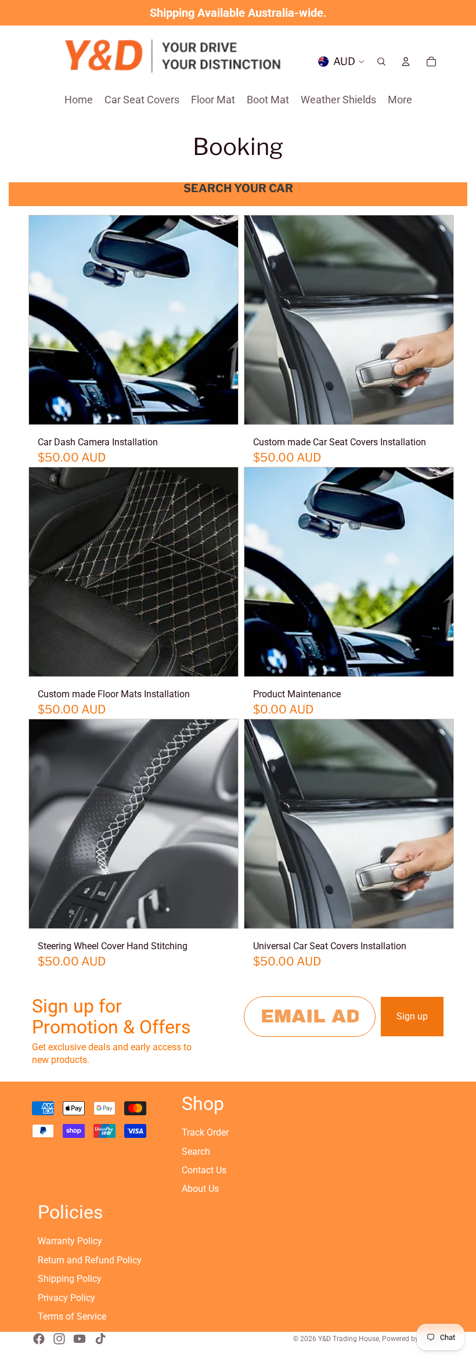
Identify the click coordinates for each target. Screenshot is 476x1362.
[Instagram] (59, 1339)
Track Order (205, 1132)
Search (196, 1151)
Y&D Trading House (348, 1339)
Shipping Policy (70, 1278)
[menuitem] (400, 100)
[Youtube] (79, 1339)
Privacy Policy (66, 1297)
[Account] (406, 61)
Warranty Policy (70, 1240)
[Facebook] (39, 1339)
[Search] (381, 61)
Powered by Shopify (413, 1339)
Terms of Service (72, 1316)
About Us (200, 1188)
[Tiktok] (100, 1339)
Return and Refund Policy (90, 1260)
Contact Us (204, 1170)
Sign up (412, 1016)
